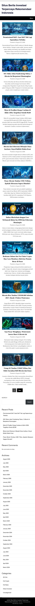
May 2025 (6, 513)
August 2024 (6, 548)
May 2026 (6, 467)
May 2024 (6, 559)
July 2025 (5, 505)
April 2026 (6, 471)
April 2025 (6, 517)
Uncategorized (7, 592)
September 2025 (7, 498)
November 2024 (7, 536)
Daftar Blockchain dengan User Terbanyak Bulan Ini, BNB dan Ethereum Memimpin (17, 219)
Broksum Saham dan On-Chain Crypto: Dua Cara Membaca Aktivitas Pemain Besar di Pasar (17, 258)
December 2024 (7, 532)
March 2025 (6, 521)
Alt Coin (5, 577)
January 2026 (7, 482)
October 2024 (7, 540)
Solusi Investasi (7, 589)
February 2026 (7, 478)
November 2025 (7, 490)
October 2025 (7, 494)
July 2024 (5, 552)
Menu (31, 18)
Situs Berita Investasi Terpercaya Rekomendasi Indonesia (16, 8)
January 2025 (7, 528)
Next (20, 390)
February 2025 (7, 525)
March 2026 (6, 474)
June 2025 (6, 509)
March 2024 (6, 567)
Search (4, 397)
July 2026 (5, 463)
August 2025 (6, 501)
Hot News (6, 585)
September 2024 (7, 544)
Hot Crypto (6, 581)
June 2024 (6, 555)
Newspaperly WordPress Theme (21, 602)
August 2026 (6, 459)
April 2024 (6, 563)
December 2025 (7, 486)
